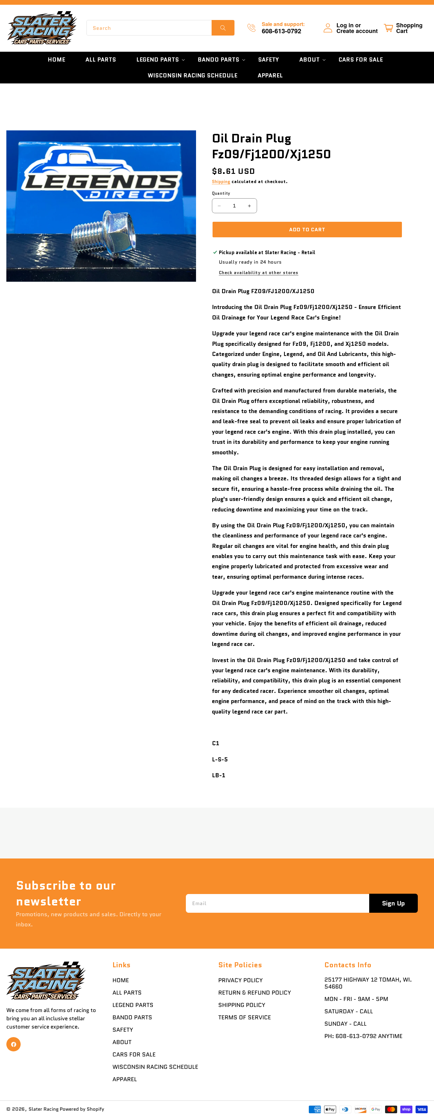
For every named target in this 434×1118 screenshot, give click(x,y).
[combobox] (160, 28)
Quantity (221, 193)
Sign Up (393, 903)
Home (120, 980)
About (122, 1042)
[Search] (223, 28)
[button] (156, 60)
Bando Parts (132, 1017)
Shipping (221, 181)
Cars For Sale (134, 1054)
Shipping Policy (241, 1005)
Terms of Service (244, 1017)
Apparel (124, 1079)
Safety (122, 1029)
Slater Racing (44, 1109)
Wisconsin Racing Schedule (155, 1066)
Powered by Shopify (82, 1109)
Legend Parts (132, 1005)
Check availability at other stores (258, 272)
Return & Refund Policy (254, 992)
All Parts (127, 992)
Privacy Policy (240, 980)
